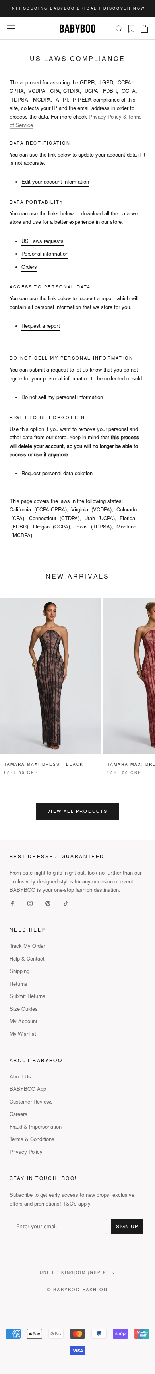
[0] (129, 29)
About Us (20, 1077)
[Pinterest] (47, 903)
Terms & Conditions (32, 1139)
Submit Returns (27, 996)
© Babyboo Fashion (77, 1289)
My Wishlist (23, 1034)
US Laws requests (42, 241)
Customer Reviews (31, 1102)
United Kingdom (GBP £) (74, 1272)
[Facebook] (12, 903)
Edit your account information (55, 182)
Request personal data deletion (57, 473)
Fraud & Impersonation (36, 1127)
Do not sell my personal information (62, 397)
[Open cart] (144, 29)
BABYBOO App (28, 1089)
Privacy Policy (26, 1152)
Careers (18, 1114)
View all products (77, 811)
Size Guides (24, 1009)
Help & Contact (27, 959)
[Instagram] (30, 903)
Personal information (44, 254)
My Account (23, 1021)
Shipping (19, 971)
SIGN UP (127, 1226)
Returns (18, 984)
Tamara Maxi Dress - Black (43, 764)
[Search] (119, 28)
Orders (29, 267)
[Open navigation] (11, 28)
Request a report (40, 326)
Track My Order (27, 946)
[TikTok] (65, 903)
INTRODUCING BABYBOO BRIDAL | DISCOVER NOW (77, 8)
